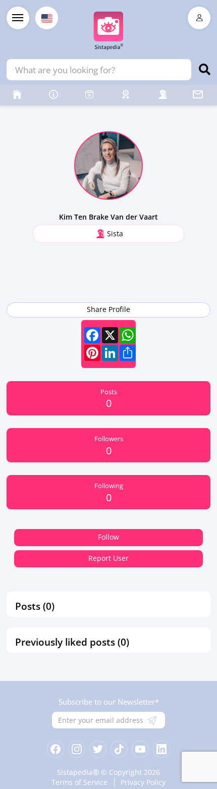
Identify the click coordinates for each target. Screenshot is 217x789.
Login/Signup (199, 18)
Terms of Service (79, 782)
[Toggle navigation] (18, 18)
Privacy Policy (143, 782)
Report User (108, 558)
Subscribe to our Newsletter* (109, 702)
